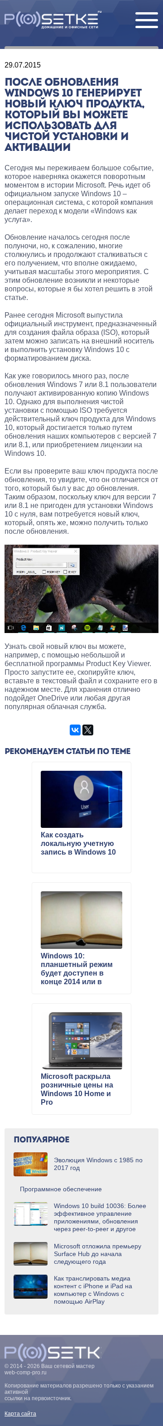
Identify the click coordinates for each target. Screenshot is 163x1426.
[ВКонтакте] (75, 730)
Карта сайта (20, 1414)
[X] (87, 730)
